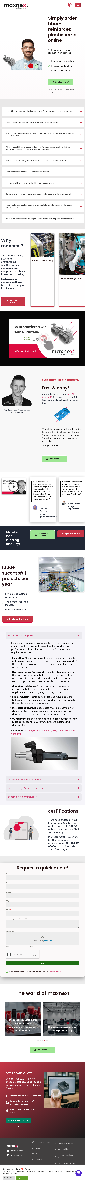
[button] (43, 111)
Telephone (9, 901)
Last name (9, 892)
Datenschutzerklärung (55, 972)
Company (9, 874)
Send (42, 963)
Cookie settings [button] (9, 1178)
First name (9, 883)
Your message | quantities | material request (19, 919)
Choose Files (48, 941)
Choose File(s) (10, 931)
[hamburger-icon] (78, 5)
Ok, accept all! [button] (22, 1178)
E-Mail (8, 910)
